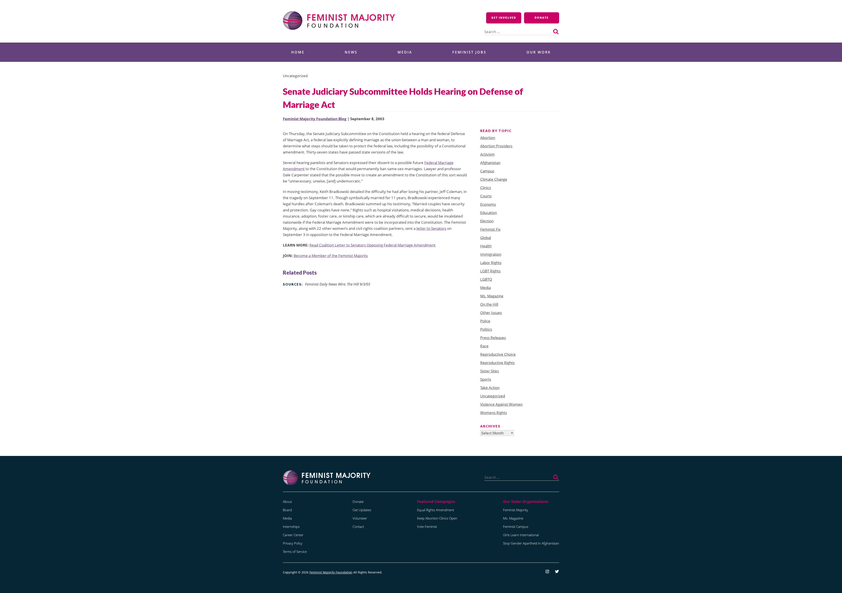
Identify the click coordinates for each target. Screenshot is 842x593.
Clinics (485, 187)
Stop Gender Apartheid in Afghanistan (531, 543)
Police (485, 320)
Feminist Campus (515, 526)
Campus (487, 170)
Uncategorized (492, 395)
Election (487, 220)
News (351, 52)
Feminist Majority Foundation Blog (314, 118)
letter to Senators (431, 228)
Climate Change (493, 179)
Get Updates (362, 510)
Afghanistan (490, 162)
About (287, 501)
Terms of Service (295, 551)
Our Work (538, 52)
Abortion (487, 137)
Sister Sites (489, 370)
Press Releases (493, 337)
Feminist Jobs (469, 52)
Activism (487, 154)
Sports (485, 379)
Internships (291, 526)
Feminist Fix (490, 229)
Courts (486, 195)
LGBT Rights (490, 270)
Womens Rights (493, 412)
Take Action (489, 387)
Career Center (293, 535)
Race (484, 345)
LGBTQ (486, 279)
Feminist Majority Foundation (330, 572)
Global (485, 237)
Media (405, 52)
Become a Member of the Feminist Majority (331, 255)
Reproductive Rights (497, 362)
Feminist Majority (515, 510)
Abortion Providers (496, 145)
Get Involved (503, 18)
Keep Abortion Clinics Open (437, 518)
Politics (486, 329)
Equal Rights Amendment (435, 510)
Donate (542, 18)
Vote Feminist (427, 526)
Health (486, 245)
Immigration (490, 254)
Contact (358, 526)
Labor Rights (490, 262)
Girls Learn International (521, 535)
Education (488, 212)
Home (298, 52)
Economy (488, 204)
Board (287, 510)
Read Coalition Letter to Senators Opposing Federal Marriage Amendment (372, 245)
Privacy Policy (292, 543)
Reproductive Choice (498, 354)
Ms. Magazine (491, 295)
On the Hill (489, 304)
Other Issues (491, 312)
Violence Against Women (501, 404)
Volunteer (360, 518)
